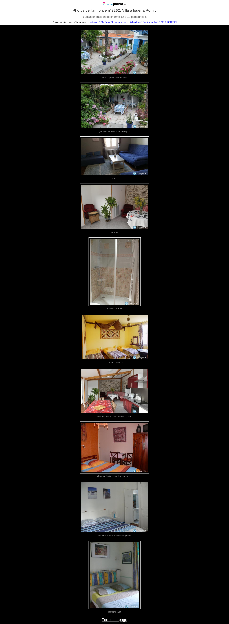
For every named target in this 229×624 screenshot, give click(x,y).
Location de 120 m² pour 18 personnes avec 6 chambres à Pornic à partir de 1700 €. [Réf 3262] (132, 22)
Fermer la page (114, 620)
